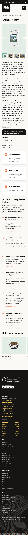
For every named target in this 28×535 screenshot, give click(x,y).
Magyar (17, 433)
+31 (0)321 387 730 (7, 400)
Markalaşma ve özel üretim (9, 510)
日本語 (16, 435)
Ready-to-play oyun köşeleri (9, 501)
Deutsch (17, 424)
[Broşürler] (20, 2)
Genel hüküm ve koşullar (8, 457)
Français (4, 426)
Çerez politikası (6, 461)
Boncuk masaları (6, 499)
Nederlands (5, 422)
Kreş (3, 483)
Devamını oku (9, 231)
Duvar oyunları (5, 495)
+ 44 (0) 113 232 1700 (7, 406)
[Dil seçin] (25, 2)
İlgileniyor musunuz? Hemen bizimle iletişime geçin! (13, 132)
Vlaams (17, 422)
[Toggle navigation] (24, 8)
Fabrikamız (5, 449)
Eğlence (4, 481)
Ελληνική (17, 426)
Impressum (5, 466)
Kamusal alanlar (6, 477)
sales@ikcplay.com (13, 2)
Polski (3, 429)
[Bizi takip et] (3, 387)
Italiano (4, 433)
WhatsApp (6, 2)
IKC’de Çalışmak (6, 455)
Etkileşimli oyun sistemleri (8, 497)
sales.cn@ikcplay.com (7, 413)
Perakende (5, 473)
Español (17, 431)
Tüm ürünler (5, 512)
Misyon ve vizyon (6, 444)
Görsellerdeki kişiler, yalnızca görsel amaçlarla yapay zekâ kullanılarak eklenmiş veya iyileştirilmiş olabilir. (13, 519)
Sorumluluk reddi (6, 463)
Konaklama (5, 475)
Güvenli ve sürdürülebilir (8, 446)
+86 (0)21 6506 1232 (7, 411)
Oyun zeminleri (6, 506)
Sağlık (3, 479)
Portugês (17, 429)
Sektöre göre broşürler (7, 488)
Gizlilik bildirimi (5, 459)
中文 (3, 435)
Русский (4, 431)
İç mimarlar (5, 486)
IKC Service (5, 453)
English (4, 424)
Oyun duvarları (6, 508)
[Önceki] (3, 38)
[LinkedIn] (17, 2)
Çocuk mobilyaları (6, 504)
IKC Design (5, 451)
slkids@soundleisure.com (8, 408)
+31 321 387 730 (9, 2)
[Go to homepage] (6, 8)
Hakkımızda (5, 442)
